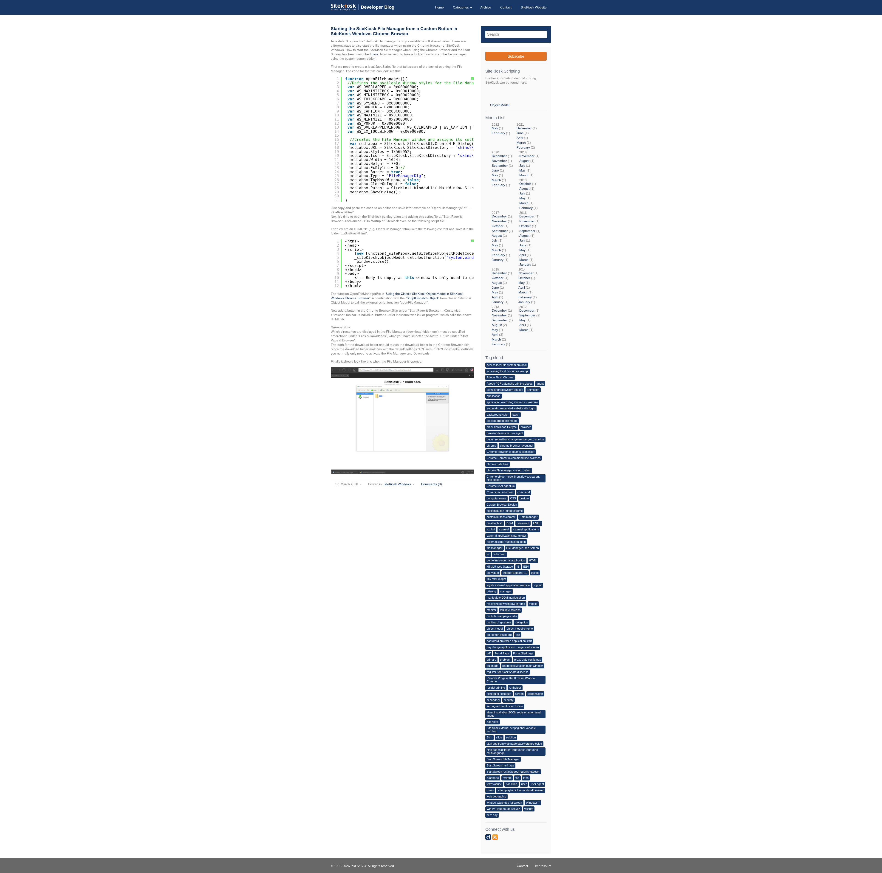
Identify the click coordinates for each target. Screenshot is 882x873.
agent (540, 383)
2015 (502, 286)
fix (488, 554)
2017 (502, 236)
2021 (527, 136)
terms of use (494, 784)
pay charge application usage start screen (513, 647)
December (524, 128)
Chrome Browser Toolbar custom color (510, 451)
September (500, 165)
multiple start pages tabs (502, 616)
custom (524, 498)
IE (518, 566)
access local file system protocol (507, 365)
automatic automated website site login (511, 408)
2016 (529, 238)
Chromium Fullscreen (500, 492)
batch (515, 414)
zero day (492, 815)
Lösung (491, 591)
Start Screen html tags (500, 765)
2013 (502, 325)
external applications (526, 529)
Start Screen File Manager (503, 759)
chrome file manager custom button (509, 470)
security (508, 700)
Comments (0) (431, 484)
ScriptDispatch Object (422, 298)
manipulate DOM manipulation (506, 597)
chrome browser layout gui (516, 445)
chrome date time (497, 464)
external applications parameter (506, 535)
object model (495, 628)
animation (533, 389)
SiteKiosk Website (534, 7)
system (507, 778)
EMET (537, 523)
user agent (537, 784)
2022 (501, 129)
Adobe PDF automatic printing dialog (510, 383)
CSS (513, 498)
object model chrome (520, 628)
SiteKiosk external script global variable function (511, 730)
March (521, 142)
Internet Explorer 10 (515, 572)
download (523, 523)
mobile (533, 603)
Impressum (543, 866)
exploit (491, 529)
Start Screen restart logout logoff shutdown (513, 771)
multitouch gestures (499, 622)
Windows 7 (533, 802)
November (499, 161)
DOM (509, 523)
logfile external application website (508, 585)
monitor (491, 610)
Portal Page (502, 653)
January (497, 260)
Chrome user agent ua (501, 486)
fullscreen (499, 554)
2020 (502, 168)
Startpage (493, 778)
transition (511, 784)
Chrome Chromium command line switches (513, 458)
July (522, 165)
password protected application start (509, 641)
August (524, 161)
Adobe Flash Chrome (500, 377)
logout (538, 585)
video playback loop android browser (521, 790)
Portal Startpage (523, 653)
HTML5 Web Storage (500, 566)
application (493, 396)
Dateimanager (528, 517)
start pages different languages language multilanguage (512, 751)
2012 (529, 318)
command (523, 492)
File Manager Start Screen (522, 548)
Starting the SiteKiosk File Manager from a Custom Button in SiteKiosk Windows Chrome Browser (394, 31)
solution (511, 737)
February (498, 133)
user (524, 784)
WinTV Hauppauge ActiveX (503, 809)
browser (526, 427)
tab (517, 778)
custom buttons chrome (501, 517)
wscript (528, 809)
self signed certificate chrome (505, 706)
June (520, 133)
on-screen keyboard (499, 634)
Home (439, 7)
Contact (506, 7)
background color (498, 414)
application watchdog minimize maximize (512, 402)
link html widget (496, 579)
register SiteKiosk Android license (508, 672)
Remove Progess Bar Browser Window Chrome (511, 680)
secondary (493, 700)
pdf (489, 653)
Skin (489, 737)
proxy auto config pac (527, 659)
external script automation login (506, 542)
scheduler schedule (499, 694)
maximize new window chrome (506, 603)
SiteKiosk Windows (397, 484)
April (520, 138)
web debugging (496, 796)
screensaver (535, 694)
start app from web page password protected (514, 743)
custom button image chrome (505, 511)
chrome (491, 445)
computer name (496, 498)
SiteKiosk (492, 722)
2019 (529, 163)
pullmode (492, 665)
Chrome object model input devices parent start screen (513, 478)
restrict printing (496, 687)
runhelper (515, 687)
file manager (494, 548)
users (490, 790)
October (525, 184)
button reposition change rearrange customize (515, 439)
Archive (485, 7)
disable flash (495, 523)
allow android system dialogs (505, 389)
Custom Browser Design (502, 504)
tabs (526, 778)
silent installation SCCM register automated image (514, 714)
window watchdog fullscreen (504, 802)
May (495, 128)
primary (491, 659)
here (375, 54)
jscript (535, 572)
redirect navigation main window (522, 665)
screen (519, 694)
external (504, 529)
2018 (528, 194)
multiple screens (510, 610)
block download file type (502, 427)
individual (493, 572)
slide (499, 737)
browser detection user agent (505, 433)
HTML (533, 560)
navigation (521, 622)
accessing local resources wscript (508, 371)
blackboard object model (502, 420)
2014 (528, 286)
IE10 (526, 566)
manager (505, 591)
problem (505, 659)
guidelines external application (506, 560)
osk (518, 634)
